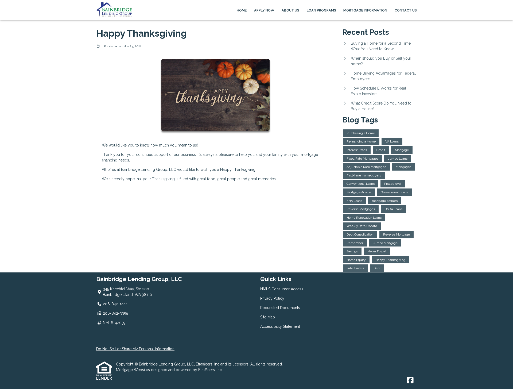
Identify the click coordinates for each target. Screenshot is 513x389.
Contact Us (406, 10)
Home (242, 10)
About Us (290, 10)
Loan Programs (321, 10)
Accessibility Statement (280, 326)
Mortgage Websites (133, 370)
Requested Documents (280, 308)
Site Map (267, 317)
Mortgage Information (365, 10)
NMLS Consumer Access (281, 289)
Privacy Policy (272, 298)
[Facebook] (410, 380)
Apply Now (264, 10)
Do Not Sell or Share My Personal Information (135, 349)
